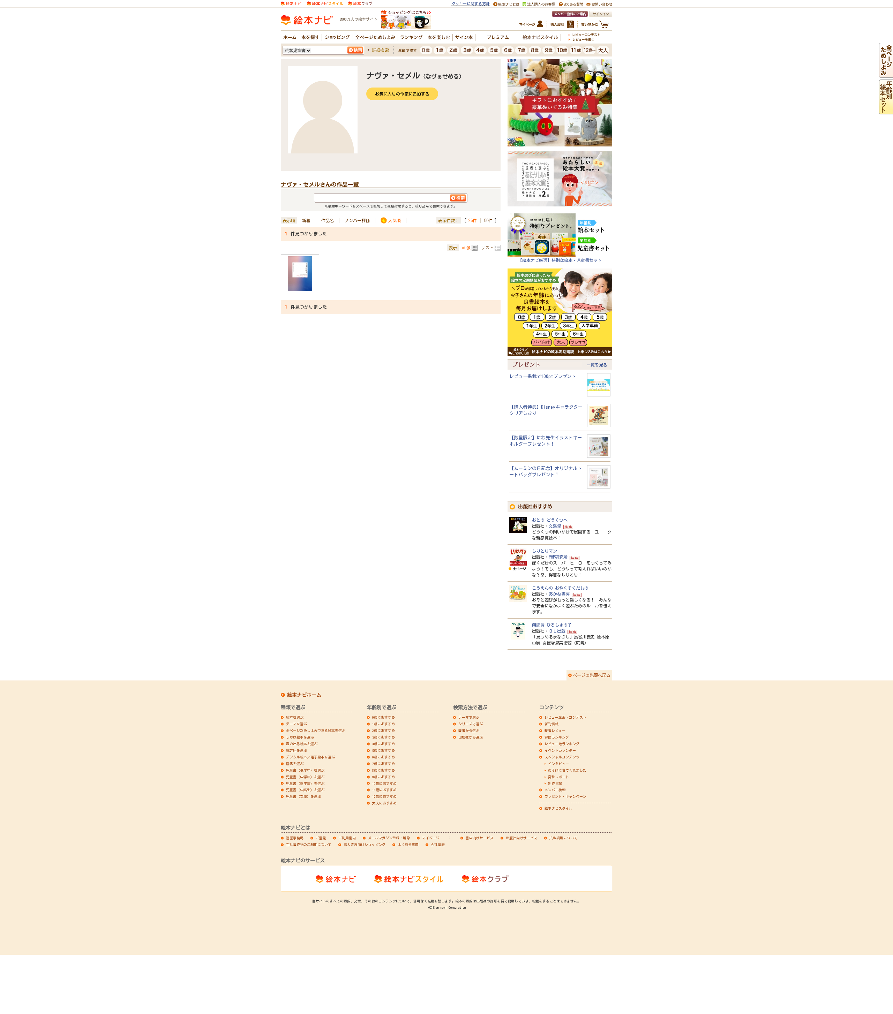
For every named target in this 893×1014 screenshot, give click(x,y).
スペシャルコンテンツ (562, 757)
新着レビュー (555, 730)
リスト (487, 247)
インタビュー (558, 763)
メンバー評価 (357, 220)
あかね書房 (559, 594)
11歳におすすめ (384, 790)
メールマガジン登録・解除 (389, 838)
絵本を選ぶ (294, 717)
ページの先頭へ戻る (591, 675)
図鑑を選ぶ (294, 763)
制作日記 (555, 783)
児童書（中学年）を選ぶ (305, 777)
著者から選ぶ (468, 730)
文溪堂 (555, 526)
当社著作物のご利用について (308, 844)
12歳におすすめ (384, 796)
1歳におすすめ (383, 724)
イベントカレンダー (560, 750)
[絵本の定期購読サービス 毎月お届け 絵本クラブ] (360, 3)
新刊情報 (551, 724)
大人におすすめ (384, 803)
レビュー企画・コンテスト (565, 717)
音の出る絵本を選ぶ (301, 744)
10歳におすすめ (384, 783)
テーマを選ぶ (296, 724)
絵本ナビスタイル (558, 808)
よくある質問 (408, 844)
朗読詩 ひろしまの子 (552, 625)
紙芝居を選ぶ (296, 750)
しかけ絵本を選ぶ (300, 737)
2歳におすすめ (383, 730)
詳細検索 (380, 50)
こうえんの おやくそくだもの (560, 588)
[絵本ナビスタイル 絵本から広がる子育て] (325, 3)
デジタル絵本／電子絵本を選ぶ (310, 757)
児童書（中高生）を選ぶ (305, 790)
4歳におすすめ (383, 744)
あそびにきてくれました (567, 770)
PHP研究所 (558, 557)
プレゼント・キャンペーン (565, 796)
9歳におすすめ (383, 777)
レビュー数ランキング (562, 744)
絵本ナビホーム (304, 695)
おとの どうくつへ (550, 520)
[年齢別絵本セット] (886, 111)
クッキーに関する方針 (470, 4)
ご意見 (321, 838)
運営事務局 (294, 838)
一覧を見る (596, 365)
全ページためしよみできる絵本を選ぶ (315, 730)
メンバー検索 (555, 790)
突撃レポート (558, 777)
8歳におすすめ (383, 770)
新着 (306, 220)
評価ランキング (557, 737)
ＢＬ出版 (557, 631)
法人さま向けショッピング (364, 844)
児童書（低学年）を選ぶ (305, 770)
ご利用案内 (347, 838)
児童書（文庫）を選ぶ (303, 796)
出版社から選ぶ (470, 737)
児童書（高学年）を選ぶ (305, 783)
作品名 (327, 220)
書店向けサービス (480, 838)
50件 (488, 220)
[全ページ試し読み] (886, 74)
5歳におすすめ (383, 750)
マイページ (431, 838)
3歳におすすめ (383, 737)
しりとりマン (544, 551)
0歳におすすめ (383, 717)
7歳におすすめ (383, 763)
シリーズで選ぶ (470, 724)
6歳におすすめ (383, 757)
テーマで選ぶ (468, 717)
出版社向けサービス (521, 838)
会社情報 (438, 844)
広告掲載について (563, 838)
